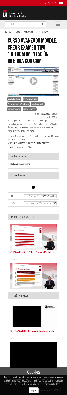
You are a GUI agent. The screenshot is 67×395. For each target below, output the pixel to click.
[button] (33, 175)
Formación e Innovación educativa (18, 104)
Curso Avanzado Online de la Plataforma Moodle (32, 142)
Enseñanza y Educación (30, 99)
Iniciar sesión (50, 3)
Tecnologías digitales (38, 104)
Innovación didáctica (14, 109)
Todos (17, 31)
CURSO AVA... (44, 31)
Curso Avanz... (29, 31)
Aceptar (33, 390)
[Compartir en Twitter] (33, 188)
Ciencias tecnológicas (14, 99)
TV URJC (8, 31)
